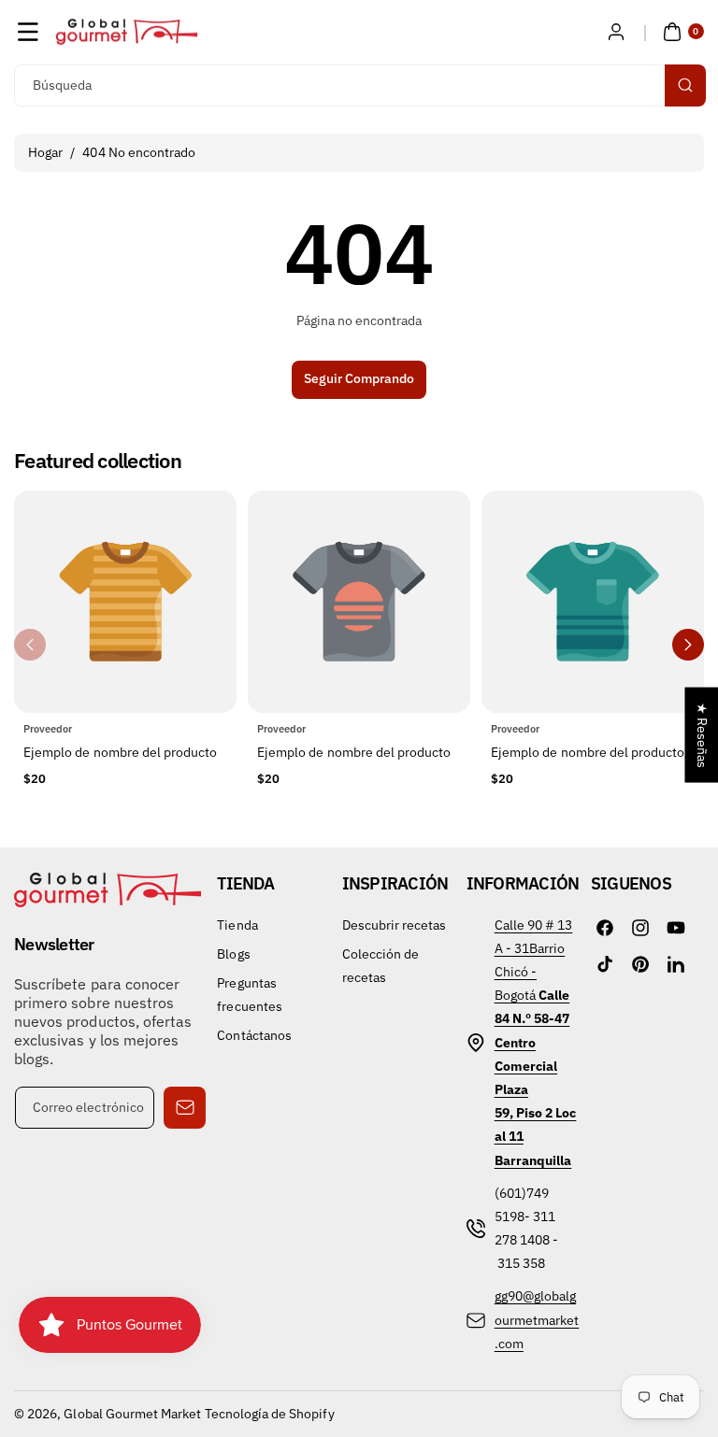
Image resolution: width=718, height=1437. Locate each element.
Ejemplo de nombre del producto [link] (120, 752)
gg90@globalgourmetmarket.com (537, 1319)
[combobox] (359, 85)
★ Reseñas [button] (702, 735)
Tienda (237, 925)
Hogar (45, 152)
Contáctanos (254, 1035)
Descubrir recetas (394, 925)
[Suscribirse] (185, 1108)
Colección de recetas (381, 966)
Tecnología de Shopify (270, 1413)
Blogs (233, 954)
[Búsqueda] (685, 85)
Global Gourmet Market (132, 1413)
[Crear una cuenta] (616, 32)
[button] (28, 32)
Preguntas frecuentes (249, 995)
